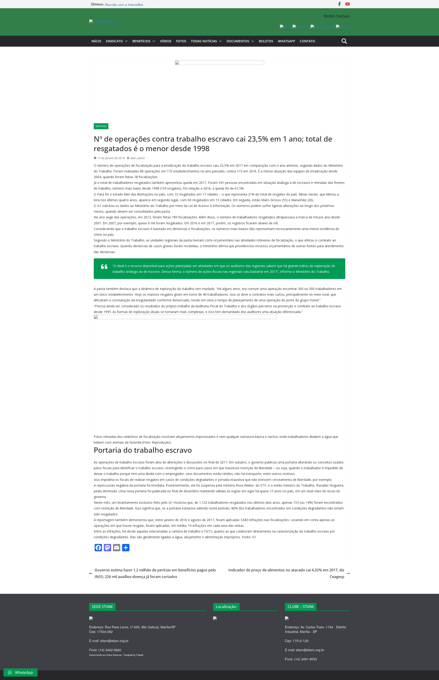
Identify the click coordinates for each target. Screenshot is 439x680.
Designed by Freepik (133, 654)
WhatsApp (286, 41)
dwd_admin (137, 158)
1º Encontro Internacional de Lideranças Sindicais (141, 4)
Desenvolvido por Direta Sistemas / (106, 654)
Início (96, 41)
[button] (125, 41)
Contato (307, 41)
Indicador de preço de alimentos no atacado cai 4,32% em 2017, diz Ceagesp (286, 573)
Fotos (181, 41)
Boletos (266, 41)
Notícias (101, 126)
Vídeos (165, 41)
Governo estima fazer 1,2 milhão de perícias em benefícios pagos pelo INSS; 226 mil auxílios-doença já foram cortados (155, 573)
